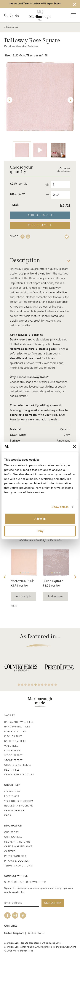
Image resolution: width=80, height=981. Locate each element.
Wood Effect (13, 755)
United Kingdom (14, 933)
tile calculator (63, 171)
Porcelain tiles (15, 731)
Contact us (12, 791)
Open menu (73, 15)
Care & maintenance (18, 846)
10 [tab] (49, 685)
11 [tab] (52, 685)
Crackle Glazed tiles (19, 774)
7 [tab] (39, 685)
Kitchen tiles (13, 736)
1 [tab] (20, 572)
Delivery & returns (17, 841)
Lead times (11, 796)
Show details (60, 506)
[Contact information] (11, 15)
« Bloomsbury (11, 27)
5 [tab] (32, 685)
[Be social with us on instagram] (15, 915)
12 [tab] (56, 685)
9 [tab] (45, 685)
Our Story (11, 832)
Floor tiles (12, 750)
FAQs (7, 815)
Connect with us (16, 876)
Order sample (40, 225)
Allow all (40, 518)
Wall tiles (11, 746)
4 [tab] (28, 572)
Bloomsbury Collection (27, 46)
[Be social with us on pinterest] (23, 915)
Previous (9, 100)
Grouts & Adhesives (17, 765)
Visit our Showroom (18, 801)
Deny (40, 530)
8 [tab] (42, 685)
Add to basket (40, 215)
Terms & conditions (18, 865)
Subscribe (52, 903)
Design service (14, 810)
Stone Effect (13, 760)
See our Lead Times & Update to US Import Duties (35, 3)
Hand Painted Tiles (17, 726)
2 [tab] (23, 572)
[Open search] (6, 15)
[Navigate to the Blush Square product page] (56, 562)
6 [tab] (35, 685)
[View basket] (18, 15)
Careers (9, 851)
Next (70, 100)
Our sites (10, 926)
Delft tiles (12, 770)
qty (47, 185)
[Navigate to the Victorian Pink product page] (24, 562)
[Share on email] (28, 237)
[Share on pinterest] (22, 237)
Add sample (23, 596)
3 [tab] (25, 572)
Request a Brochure (18, 805)
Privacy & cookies (16, 861)
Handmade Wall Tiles (18, 722)
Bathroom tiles (15, 741)
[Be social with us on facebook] (7, 915)
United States (36, 933)
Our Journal (13, 837)
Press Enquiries (15, 856)
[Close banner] (74, 446)
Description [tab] (25, 261)
